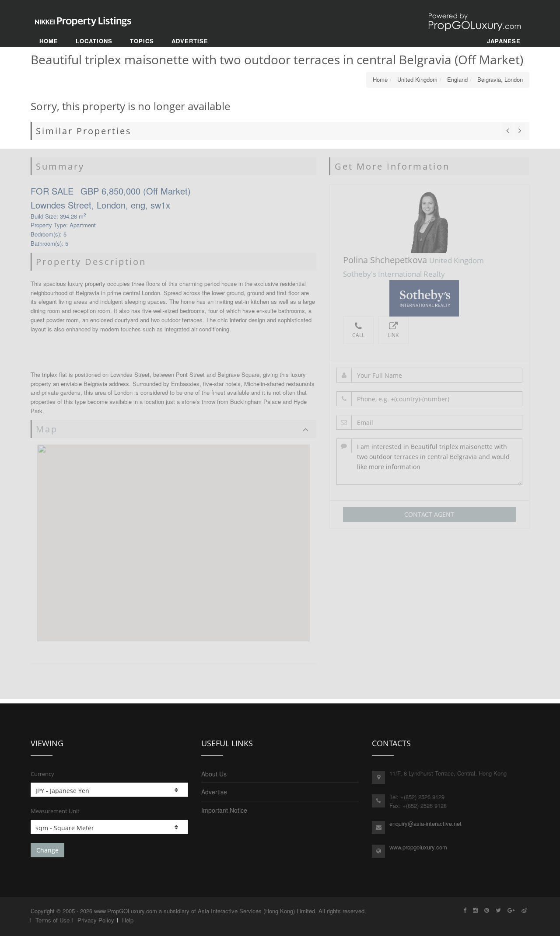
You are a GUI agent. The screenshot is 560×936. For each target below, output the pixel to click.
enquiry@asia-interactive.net (425, 823)
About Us (214, 773)
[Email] (429, 422)
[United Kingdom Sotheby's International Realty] (429, 298)
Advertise (214, 791)
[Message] (429, 461)
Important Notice (224, 810)
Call (358, 335)
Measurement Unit (55, 811)
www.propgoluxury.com (418, 847)
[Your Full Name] (429, 375)
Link (393, 335)
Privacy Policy (95, 920)
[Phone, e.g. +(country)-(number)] (429, 398)
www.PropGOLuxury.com (125, 911)
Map (47, 429)
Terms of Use (52, 920)
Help (127, 920)
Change (47, 850)
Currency (42, 774)
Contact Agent (429, 514)
